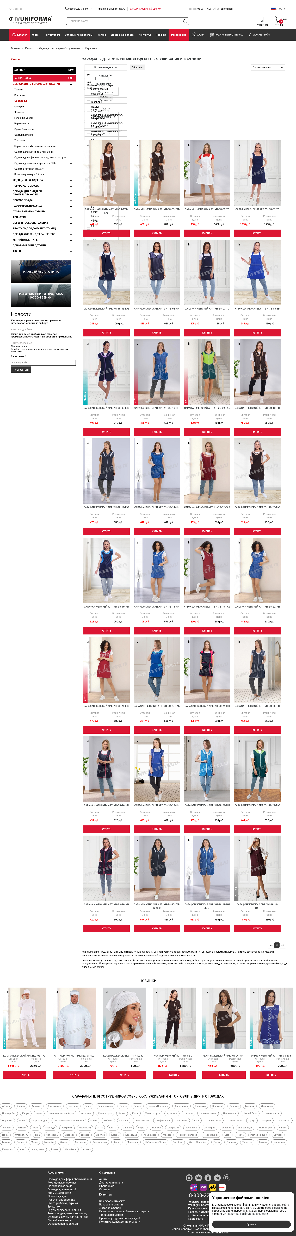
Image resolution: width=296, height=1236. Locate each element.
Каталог (22, 34)
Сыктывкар (284, 1120)
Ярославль (191, 1127)
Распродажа (178, 34)
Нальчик (188, 1113)
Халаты (18, 89)
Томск (217, 1142)
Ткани (17, 251)
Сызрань (266, 1120)
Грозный (249, 1106)
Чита (100, 1127)
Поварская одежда (26, 185)
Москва (167, 1135)
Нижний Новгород (187, 1135)
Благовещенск (105, 1106)
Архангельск (54, 1106)
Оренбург (178, 1142)
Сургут (252, 1120)
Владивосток (100, 1142)
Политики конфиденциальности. (247, 1213)
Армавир (36, 1106)
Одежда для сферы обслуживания (36, 84)
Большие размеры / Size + (29, 174)
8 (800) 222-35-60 (78, 8)
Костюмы (19, 95)
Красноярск (150, 1135)
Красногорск (105, 1113)
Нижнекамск (229, 1113)
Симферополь (163, 1120)
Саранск (123, 1120)
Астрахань (80, 1142)
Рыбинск (108, 1120)
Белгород (73, 1106)
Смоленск (182, 1120)
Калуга (25, 1113)
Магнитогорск (152, 1113)
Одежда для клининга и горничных (34, 151)
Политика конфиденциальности (119, 1221)
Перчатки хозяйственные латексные (35, 146)
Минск (34, 1142)
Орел (22, 1120)
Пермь (240, 1135)
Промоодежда (23, 200)
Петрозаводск (39, 1120)
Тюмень (263, 1142)
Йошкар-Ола (9, 1113)
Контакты (145, 34)
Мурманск (172, 1113)
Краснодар (131, 1135)
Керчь (39, 1113)
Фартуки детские (23, 134)
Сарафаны (20, 101)
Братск (123, 1106)
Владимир (200, 1106)
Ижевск (85, 1135)
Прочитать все (19, 346)
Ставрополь (21, 1135)
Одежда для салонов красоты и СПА (35, 163)
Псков (93, 1120)
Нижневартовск (208, 1113)
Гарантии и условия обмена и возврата (124, 1211)
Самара (64, 1142)
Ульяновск (279, 1142)
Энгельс (127, 1127)
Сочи (196, 1120)
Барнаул (156, 1127)
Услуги (102, 34)
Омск (227, 1135)
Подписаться (21, 369)
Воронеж (226, 1127)
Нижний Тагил (250, 1113)
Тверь (35, 1127)
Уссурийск (66, 1127)
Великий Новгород (158, 1106)
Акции (103, 1179)
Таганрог (6, 1127)
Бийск (88, 1106)
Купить (106, 233)
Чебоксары (52, 1135)
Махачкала (132, 1142)
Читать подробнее (21, 329)
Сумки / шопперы (24, 129)
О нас (35, 34)
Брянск (137, 1106)
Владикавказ (181, 1106)
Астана (87, 1149)
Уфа (22, 1149)
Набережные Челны (155, 1142)
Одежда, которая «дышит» (29, 168)
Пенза (5, 1135)
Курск (135, 1113)
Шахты (112, 1127)
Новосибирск (211, 1135)
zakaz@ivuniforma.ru (113, 8)
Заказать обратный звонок (145, 9)
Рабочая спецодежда (27, 206)
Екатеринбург (245, 1127)
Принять (251, 1224)
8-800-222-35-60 (208, 1195)
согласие (277, 1207)
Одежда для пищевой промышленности (27, 193)
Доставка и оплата (122, 34)
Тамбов (22, 1127)
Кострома (86, 1113)
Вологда (234, 1106)
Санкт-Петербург (198, 1142)
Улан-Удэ (50, 1127)
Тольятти (247, 1142)
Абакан (6, 1106)
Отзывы (104, 1189)
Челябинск (70, 1149)
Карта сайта (195, 1218)
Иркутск (100, 1135)
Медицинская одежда (28, 180)
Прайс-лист (106, 1186)
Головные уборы (23, 117)
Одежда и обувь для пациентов (34, 234)
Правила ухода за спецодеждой (119, 1218)
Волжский (217, 1106)
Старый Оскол (213, 1120)
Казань (115, 1135)
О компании (107, 1172)
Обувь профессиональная (30, 222)
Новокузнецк (38, 1149)
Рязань (54, 1149)
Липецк (283, 1127)
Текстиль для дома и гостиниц (34, 228)
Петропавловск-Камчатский (69, 1120)
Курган (122, 1113)
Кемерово (7, 1149)
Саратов (231, 1142)
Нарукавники (21, 123)
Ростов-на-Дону (258, 1135)
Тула (37, 1135)
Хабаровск (173, 1127)
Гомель (6, 1142)
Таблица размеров (111, 1214)
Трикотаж (20, 140)
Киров (117, 1142)
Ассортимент (57, 1172)
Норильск (7, 1120)
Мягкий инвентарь (25, 239)
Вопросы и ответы (111, 1204)
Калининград (265, 1127)
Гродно (20, 1142)
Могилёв (49, 1142)
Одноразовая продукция (29, 245)
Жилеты (19, 112)
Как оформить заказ (112, 1201)
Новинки (161, 34)
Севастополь (142, 1120)
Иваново (70, 1135)
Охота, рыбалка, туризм (29, 211)
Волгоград (209, 1127)
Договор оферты (110, 1208)
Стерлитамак (235, 1120)
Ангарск (20, 1106)
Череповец (85, 1127)
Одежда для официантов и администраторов (40, 157)
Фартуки (19, 106)
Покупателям (52, 34)
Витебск (278, 1135)
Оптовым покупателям (78, 34)
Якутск (141, 1127)
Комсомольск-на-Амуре (61, 1113)
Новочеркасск (271, 1113)
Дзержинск (267, 1106)
